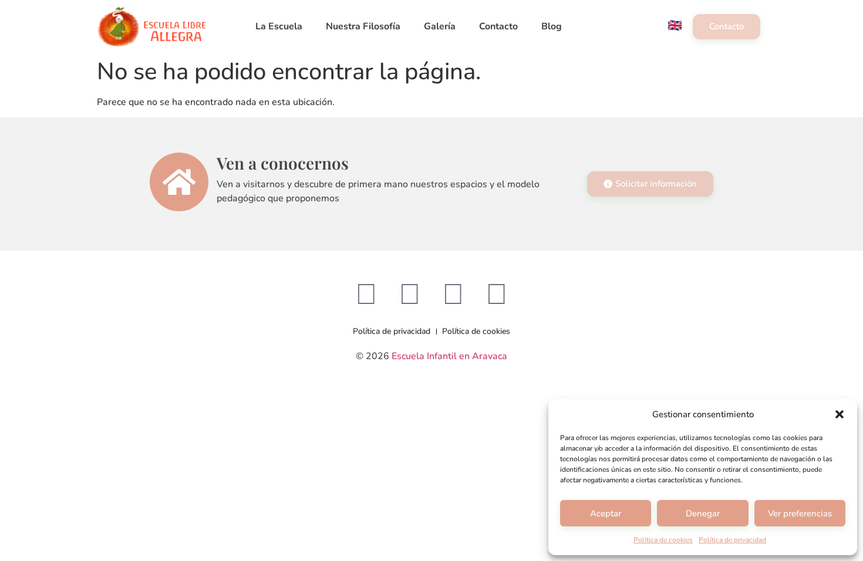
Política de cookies (663, 540)
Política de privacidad (732, 540)
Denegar (703, 513)
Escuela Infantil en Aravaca (449, 356)
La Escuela (278, 26)
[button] (839, 414)
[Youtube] (409, 294)
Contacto (498, 26)
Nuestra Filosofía (363, 26)
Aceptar (605, 513)
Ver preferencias (800, 513)
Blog (551, 26)
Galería (440, 26)
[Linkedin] (496, 294)
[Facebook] (366, 294)
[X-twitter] (453, 294)
